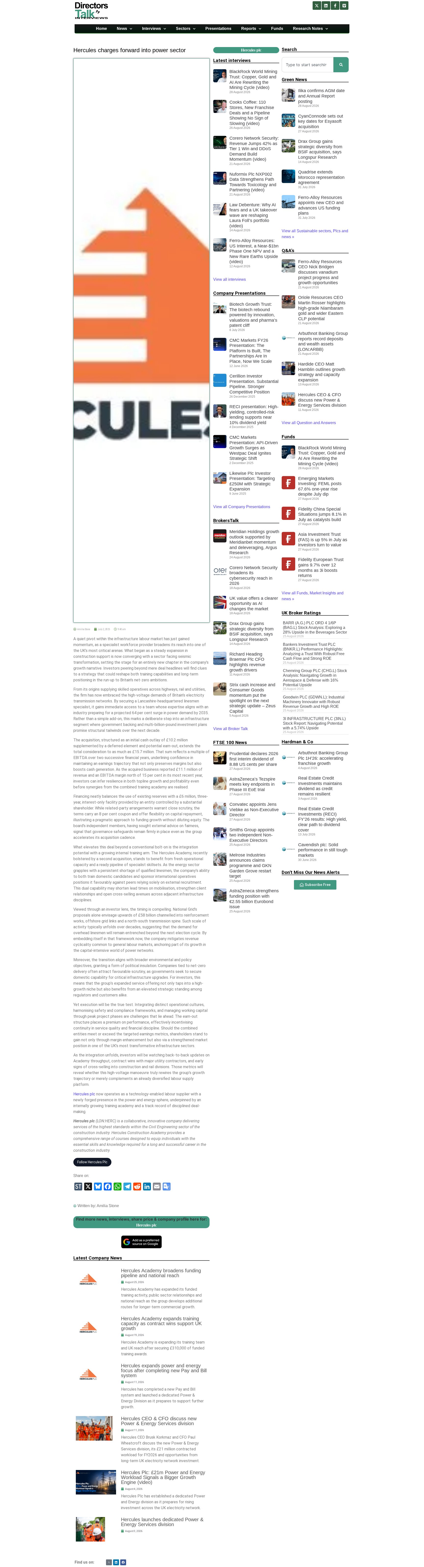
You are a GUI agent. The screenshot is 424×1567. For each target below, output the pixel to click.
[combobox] (307, 64)
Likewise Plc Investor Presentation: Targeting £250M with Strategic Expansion (252, 481)
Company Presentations (239, 293)
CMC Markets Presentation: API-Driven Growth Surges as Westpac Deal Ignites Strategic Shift (253, 448)
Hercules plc (84, 1094)
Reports (248, 28)
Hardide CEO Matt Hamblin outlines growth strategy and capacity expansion (321, 372)
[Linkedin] (326, 5)
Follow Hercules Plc (92, 1162)
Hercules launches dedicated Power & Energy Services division (162, 1522)
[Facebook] (123, 1562)
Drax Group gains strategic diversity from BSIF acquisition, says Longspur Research (251, 631)
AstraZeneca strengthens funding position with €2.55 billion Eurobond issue (254, 898)
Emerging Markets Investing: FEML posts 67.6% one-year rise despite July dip (320, 486)
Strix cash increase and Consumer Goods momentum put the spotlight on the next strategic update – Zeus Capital (252, 698)
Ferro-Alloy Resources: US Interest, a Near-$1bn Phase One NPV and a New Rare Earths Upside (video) (253, 251)
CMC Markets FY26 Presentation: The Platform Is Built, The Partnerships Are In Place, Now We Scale (250, 351)
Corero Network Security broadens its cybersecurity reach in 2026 (253, 575)
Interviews (151, 28)
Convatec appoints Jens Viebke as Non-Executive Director (254, 809)
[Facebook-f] (335, 5)
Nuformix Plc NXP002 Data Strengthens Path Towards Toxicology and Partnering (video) (252, 182)
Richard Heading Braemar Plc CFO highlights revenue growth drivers (247, 662)
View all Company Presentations (241, 507)
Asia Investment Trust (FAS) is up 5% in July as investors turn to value (322, 539)
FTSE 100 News (230, 742)
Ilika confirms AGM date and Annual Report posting (321, 96)
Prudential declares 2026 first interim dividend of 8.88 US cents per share (253, 759)
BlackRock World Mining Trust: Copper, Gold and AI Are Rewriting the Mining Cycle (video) (253, 79)
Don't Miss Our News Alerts (311, 872)
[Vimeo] (344, 5)
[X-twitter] (317, 5)
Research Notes (308, 28)
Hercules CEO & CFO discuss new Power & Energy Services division (159, 1421)
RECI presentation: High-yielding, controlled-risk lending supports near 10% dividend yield (253, 414)
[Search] (341, 64)
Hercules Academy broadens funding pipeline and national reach (161, 1273)
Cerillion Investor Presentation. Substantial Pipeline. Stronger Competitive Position (253, 384)
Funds (277, 28)
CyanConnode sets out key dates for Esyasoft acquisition (320, 121)
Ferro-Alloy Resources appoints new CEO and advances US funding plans (321, 205)
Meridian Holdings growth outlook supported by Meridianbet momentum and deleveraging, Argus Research (254, 542)
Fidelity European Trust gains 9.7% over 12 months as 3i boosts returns (321, 567)
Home (101, 28)
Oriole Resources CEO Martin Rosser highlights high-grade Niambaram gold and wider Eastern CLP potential (321, 308)
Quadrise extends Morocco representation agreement (321, 177)
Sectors (183, 28)
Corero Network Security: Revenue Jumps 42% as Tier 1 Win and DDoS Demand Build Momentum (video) (254, 149)
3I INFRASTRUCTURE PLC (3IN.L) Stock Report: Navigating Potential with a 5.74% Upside (314, 723)
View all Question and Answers (309, 423)
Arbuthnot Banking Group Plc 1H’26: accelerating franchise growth (323, 758)
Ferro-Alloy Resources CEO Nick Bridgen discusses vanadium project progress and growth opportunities (320, 272)
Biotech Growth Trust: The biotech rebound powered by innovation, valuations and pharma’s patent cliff (253, 315)
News (122, 28)
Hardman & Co (297, 742)
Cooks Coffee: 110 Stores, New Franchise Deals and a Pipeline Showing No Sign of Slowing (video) (251, 113)
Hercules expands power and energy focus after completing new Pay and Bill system (164, 1370)
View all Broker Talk (230, 729)
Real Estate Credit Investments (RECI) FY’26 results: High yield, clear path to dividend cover (322, 819)
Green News (294, 79)
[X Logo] (109, 1562)
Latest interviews (232, 60)
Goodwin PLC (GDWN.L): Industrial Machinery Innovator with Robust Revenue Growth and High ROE (313, 702)
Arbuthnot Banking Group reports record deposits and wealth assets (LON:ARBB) (323, 341)
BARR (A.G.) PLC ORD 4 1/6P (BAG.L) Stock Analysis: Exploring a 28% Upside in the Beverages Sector (315, 627)
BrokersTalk (226, 520)
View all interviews (230, 279)
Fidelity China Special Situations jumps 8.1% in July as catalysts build (322, 514)
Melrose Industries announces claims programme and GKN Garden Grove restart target (250, 866)
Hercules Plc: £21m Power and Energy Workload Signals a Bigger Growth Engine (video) (163, 1477)
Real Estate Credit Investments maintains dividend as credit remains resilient (320, 786)
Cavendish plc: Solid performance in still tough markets (322, 850)
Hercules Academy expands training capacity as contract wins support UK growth (161, 1323)
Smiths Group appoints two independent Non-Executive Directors (251, 835)
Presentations (218, 28)
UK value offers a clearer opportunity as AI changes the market (253, 603)
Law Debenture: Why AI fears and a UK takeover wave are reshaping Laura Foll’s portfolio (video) (253, 215)
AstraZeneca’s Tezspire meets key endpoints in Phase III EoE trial (252, 784)
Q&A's (288, 250)
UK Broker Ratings (301, 613)
